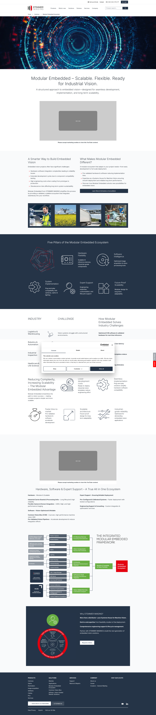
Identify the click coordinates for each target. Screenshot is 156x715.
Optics (30, 683)
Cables (30, 693)
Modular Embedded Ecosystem (51, 14)
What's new (62, 8)
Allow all (101, 368)
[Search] (125, 8)
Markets (51, 681)
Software (30, 691)
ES (112, 2)
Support (72, 681)
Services (86, 8)
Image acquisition (33, 688)
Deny (54, 368)
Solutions (71, 8)
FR (115, 2)
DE (109, 2)
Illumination (31, 686)
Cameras (30, 681)
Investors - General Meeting (98, 686)
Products (53, 8)
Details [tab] (78, 350)
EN (106, 2)
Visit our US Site (117, 678)
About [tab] (102, 350)
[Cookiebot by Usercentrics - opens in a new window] (101, 345)
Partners (79, 8)
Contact (102, 2)
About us (93, 681)
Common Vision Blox (55, 690)
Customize (77, 368)
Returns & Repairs (75, 683)
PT (118, 2)
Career (92, 683)
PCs (29, 695)
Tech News (154, 357)
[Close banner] (112, 345)
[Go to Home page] (35, 8)
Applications (52, 683)
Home (29, 14)
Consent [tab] (53, 350)
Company (95, 8)
